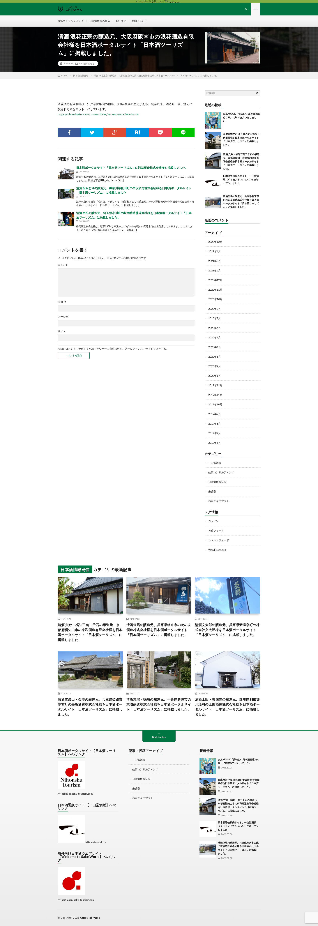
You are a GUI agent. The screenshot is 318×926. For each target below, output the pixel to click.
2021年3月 (214, 260)
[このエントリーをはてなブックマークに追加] (137, 132)
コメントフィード (218, 540)
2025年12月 (215, 241)
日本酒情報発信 (86, 63)
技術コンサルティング (71, 20)
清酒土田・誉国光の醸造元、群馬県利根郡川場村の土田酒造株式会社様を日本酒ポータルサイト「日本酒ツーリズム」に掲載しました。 (227, 706)
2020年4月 (214, 347)
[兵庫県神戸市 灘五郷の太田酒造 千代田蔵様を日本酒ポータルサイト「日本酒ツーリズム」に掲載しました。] (213, 140)
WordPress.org (217, 549)
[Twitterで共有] (92, 132)
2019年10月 (215, 404)
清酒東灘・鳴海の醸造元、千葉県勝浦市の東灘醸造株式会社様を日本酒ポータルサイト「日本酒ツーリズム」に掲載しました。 (158, 704)
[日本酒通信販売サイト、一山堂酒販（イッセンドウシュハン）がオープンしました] (213, 182)
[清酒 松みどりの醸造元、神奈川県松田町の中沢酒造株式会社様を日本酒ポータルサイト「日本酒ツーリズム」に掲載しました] (66, 194)
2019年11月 (215, 394)
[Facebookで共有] (69, 132)
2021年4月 (214, 251)
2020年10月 (215, 299)
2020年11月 (215, 289)
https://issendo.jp (95, 842)
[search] (257, 93)
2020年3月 (214, 356)
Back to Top (159, 736)
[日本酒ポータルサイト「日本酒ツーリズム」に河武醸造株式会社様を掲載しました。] (66, 173)
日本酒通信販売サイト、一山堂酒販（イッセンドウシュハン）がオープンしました (241, 179)
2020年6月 (214, 327)
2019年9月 (214, 414)
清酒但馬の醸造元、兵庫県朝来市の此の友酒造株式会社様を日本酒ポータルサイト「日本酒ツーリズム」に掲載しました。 (158, 630)
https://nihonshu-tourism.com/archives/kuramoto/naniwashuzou (98, 114)
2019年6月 (214, 442)
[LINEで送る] (183, 132)
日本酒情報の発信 (99, 20)
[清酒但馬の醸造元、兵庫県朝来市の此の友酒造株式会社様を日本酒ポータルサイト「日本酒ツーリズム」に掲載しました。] (213, 203)
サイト (62, 331)
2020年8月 (214, 308)
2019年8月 (214, 423)
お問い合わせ (139, 20)
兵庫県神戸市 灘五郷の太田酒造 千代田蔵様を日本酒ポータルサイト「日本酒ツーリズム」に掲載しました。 (239, 783)
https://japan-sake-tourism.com (76, 899)
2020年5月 (214, 337)
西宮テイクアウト (218, 501)
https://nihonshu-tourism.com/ (75, 793)
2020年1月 (214, 375)
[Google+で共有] (114, 132)
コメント (63, 265)
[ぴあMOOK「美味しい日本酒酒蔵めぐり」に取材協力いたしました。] (213, 120)
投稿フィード (216, 530)
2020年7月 (214, 318)
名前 (62, 301)
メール (63, 316)
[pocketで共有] (160, 132)
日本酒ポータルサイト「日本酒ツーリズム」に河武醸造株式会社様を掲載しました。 (132, 167)
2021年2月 (214, 270)
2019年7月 (214, 433)
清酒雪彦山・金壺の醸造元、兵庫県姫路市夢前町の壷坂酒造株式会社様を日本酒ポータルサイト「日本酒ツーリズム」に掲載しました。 (90, 706)
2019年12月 (215, 385)
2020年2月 (214, 366)
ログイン (213, 521)
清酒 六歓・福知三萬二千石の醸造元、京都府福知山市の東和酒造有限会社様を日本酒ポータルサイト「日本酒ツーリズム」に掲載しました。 (241, 161)
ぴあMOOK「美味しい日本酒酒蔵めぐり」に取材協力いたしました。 (241, 117)
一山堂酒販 (214, 462)
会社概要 (121, 20)
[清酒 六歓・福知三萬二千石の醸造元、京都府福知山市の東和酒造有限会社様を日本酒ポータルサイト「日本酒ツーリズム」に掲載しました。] (213, 161)
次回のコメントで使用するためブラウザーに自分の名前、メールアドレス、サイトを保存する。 (113, 348)
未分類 (212, 491)
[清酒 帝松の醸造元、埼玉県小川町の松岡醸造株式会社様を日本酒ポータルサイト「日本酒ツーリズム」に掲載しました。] (66, 219)
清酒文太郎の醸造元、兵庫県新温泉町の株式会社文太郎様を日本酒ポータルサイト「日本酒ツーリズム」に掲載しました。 (227, 630)
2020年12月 (215, 280)
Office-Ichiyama (90, 917)
